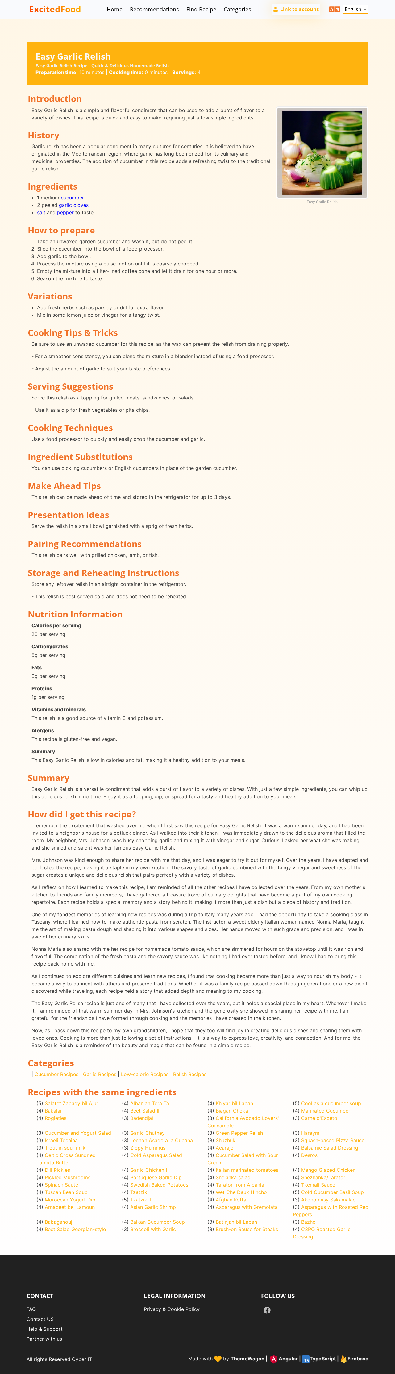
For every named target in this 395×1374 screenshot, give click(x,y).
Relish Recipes (189, 1074)
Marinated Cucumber (325, 1111)
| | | (299, 1359)
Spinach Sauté (61, 1185)
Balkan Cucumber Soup (157, 1222)
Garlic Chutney (147, 1133)
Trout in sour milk (65, 1148)
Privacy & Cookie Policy (172, 1309)
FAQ (31, 1309)
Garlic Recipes (99, 1074)
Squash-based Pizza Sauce (332, 1140)
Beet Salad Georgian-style (75, 1229)
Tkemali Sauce (318, 1185)
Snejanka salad (233, 1177)
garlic (65, 205)
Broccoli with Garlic (153, 1229)
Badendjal (141, 1118)
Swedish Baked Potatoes (159, 1185)
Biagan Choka (232, 1111)
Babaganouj (58, 1222)
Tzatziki (139, 1192)
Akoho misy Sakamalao (328, 1200)
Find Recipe (201, 9)
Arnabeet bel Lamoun (70, 1207)
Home (115, 9)
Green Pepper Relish (239, 1133)
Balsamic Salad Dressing (329, 1148)
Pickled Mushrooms (67, 1177)
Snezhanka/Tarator (323, 1177)
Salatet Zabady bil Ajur (71, 1103)
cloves (81, 205)
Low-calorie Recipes (144, 1074)
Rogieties (55, 1118)
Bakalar (53, 1111)
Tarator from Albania (240, 1185)
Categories (237, 9)
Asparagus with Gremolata (247, 1207)
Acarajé (224, 1148)
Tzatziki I (140, 1200)
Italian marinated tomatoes (247, 1170)
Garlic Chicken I (148, 1170)
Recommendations (154, 9)
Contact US (40, 1319)
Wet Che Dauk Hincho (241, 1192)
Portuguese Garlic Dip (156, 1177)
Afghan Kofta (231, 1200)
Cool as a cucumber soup (331, 1103)
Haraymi (311, 1133)
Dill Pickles (57, 1170)
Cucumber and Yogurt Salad (78, 1133)
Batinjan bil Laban (236, 1222)
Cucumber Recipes (56, 1074)
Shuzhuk (225, 1140)
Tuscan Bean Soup (66, 1192)
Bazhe (308, 1222)
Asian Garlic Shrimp (153, 1207)
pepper (65, 212)
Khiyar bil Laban (234, 1103)
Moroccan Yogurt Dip (70, 1200)
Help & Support (45, 1329)
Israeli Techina (61, 1140)
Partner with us (44, 1339)
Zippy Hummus (147, 1148)
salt (41, 212)
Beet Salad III (145, 1111)
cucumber (72, 197)
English (354, 9)
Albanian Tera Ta (149, 1103)
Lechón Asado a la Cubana (161, 1140)
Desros (309, 1155)
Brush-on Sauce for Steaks (247, 1229)
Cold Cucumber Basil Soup (332, 1192)
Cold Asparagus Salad (156, 1155)
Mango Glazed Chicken (328, 1170)
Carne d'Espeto (319, 1118)
